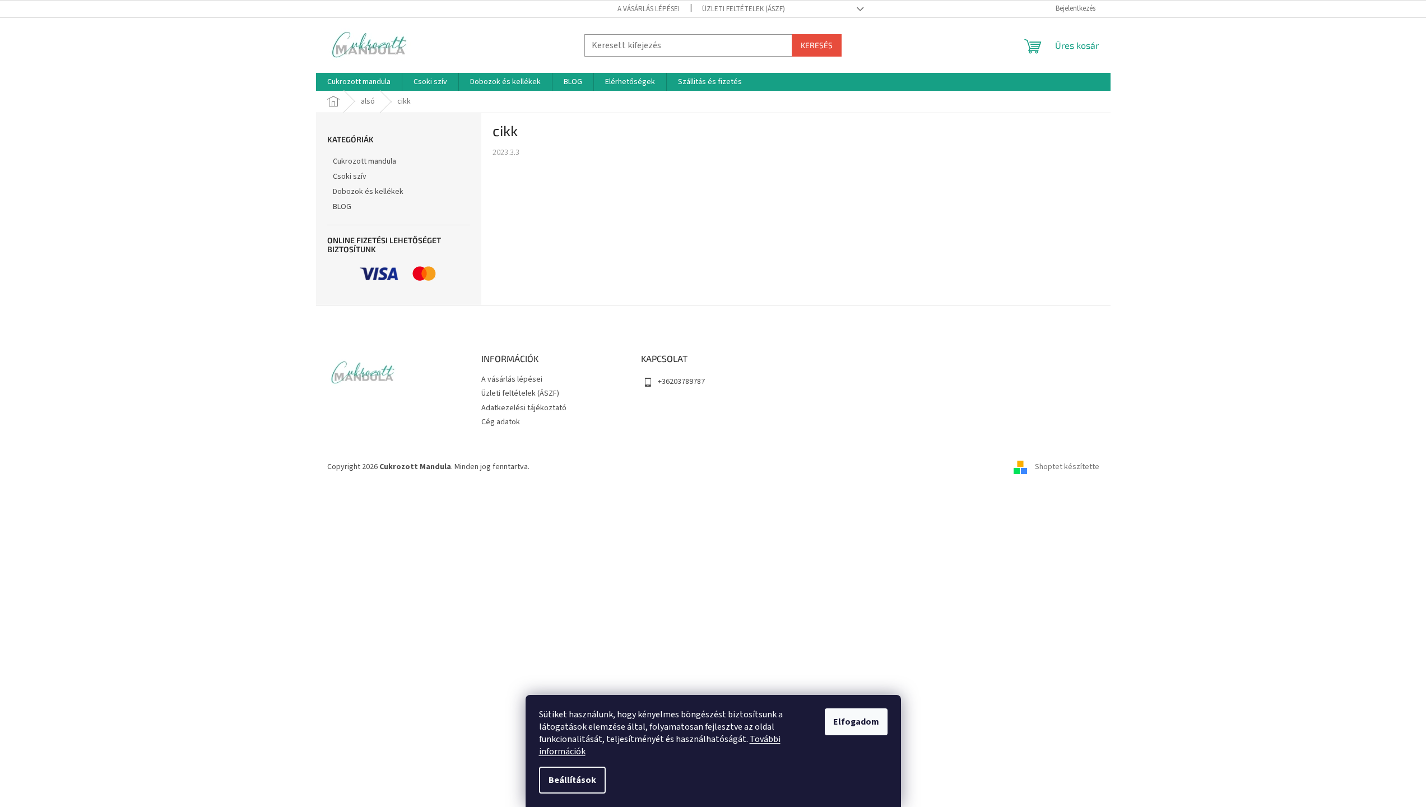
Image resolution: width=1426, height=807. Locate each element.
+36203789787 (681, 381)
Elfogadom (856, 722)
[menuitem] (359, 82)
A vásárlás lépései (648, 9)
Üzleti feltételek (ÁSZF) (743, 9)
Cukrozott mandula (364, 161)
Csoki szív (349, 176)
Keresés (817, 45)
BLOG (342, 206)
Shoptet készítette (1067, 466)
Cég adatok (500, 422)
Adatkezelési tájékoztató (523, 408)
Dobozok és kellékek (368, 191)
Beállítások (572, 780)
